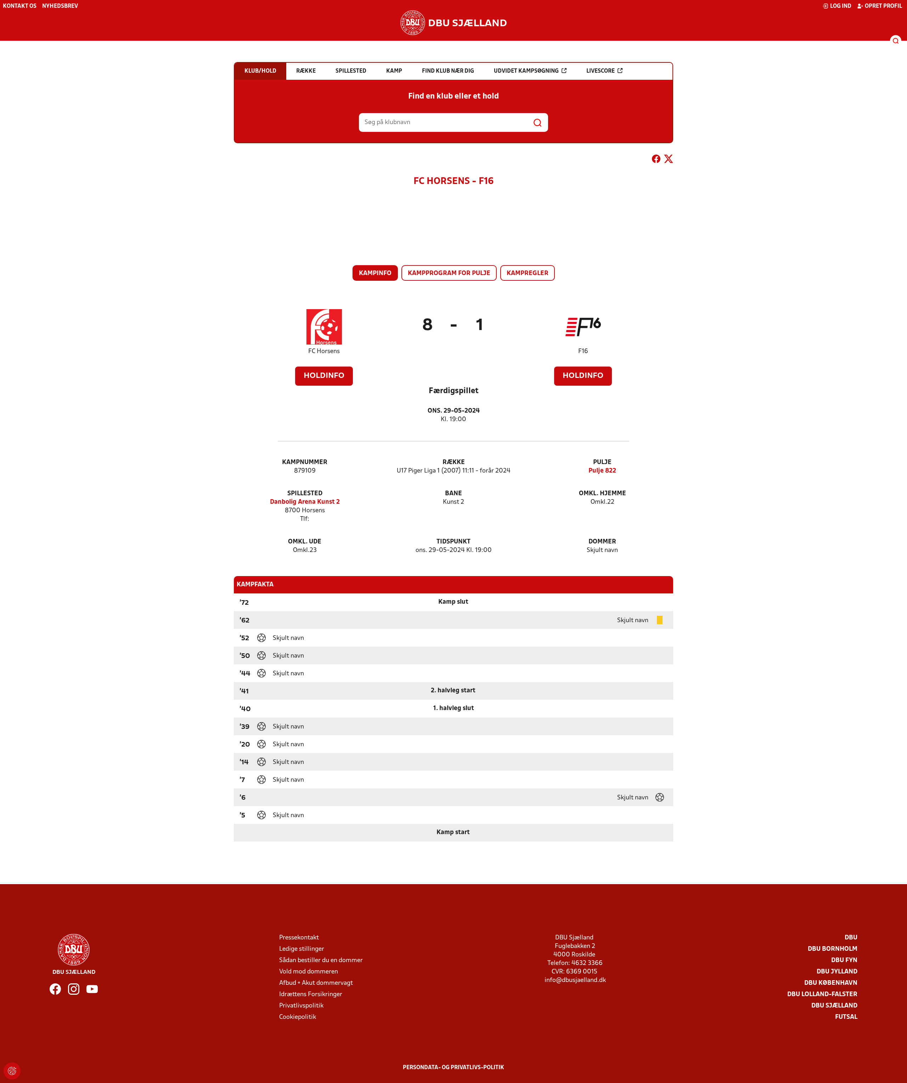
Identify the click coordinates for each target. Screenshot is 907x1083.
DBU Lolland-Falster (822, 995)
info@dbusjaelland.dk (575, 980)
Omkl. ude (304, 542)
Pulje (602, 462)
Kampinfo (375, 273)
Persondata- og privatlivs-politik (453, 1067)
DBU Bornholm (832, 949)
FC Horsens (324, 351)
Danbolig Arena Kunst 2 (305, 502)
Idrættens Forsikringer (310, 995)
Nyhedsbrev (60, 6)
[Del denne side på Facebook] (656, 160)
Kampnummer (304, 462)
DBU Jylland (837, 972)
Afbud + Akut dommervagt (316, 983)
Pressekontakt (299, 938)
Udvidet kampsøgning (526, 71)
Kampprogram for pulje (449, 273)
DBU (851, 938)
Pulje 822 (602, 471)
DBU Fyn (844, 961)
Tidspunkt (453, 542)
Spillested (304, 494)
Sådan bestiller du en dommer (321, 961)
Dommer (602, 542)
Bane (453, 494)
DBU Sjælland (834, 1006)
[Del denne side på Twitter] (668, 160)
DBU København (830, 983)
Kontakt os (19, 6)
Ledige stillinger (301, 949)
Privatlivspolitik (301, 1006)
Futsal (846, 1017)
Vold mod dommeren (308, 972)
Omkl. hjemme (602, 494)
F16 (583, 351)
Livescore (600, 71)
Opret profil (883, 6)
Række (454, 462)
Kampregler (527, 273)
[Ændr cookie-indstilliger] (12, 1070)
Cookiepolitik (297, 1017)
